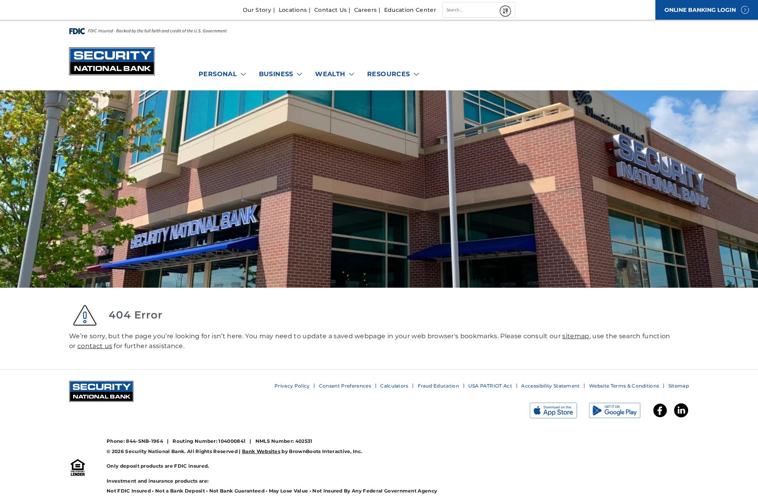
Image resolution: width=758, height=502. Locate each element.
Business (277, 74)
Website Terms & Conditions (624, 386)
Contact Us (330, 9)
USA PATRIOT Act (490, 386)
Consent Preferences (345, 386)
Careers (365, 9)
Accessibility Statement (550, 386)
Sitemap (678, 386)
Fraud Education (438, 386)
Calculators (394, 386)
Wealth (331, 74)
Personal (219, 74)
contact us (94, 346)
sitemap (575, 336)
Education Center (410, 9)
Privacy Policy (292, 386)
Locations (293, 9)
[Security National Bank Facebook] (660, 417)
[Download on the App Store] (559, 412)
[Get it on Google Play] (620, 412)
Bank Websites (261, 451)
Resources (389, 74)
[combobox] (470, 9)
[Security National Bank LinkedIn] (681, 417)
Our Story (257, 9)
